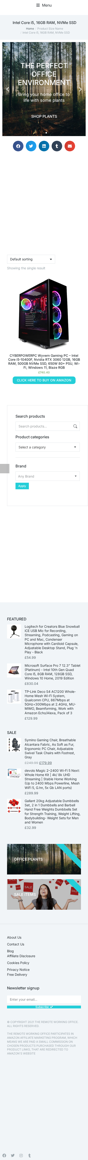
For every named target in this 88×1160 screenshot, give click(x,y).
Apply (22, 486)
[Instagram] (21, 1155)
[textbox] (32, 447)
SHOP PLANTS (44, 116)
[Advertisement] (44, 550)
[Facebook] (4, 1155)
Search (75, 426)
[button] (44, 5)
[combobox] (47, 447)
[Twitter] (13, 1155)
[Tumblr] (29, 1155)
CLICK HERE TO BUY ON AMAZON (44, 380)
